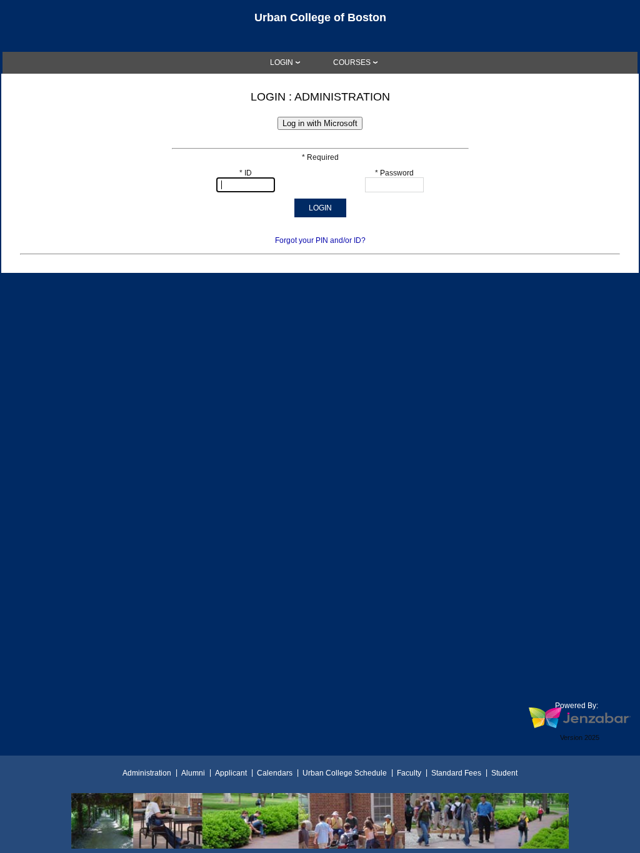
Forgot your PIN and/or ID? (320, 240)
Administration (146, 773)
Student (504, 773)
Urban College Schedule (344, 773)
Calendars (274, 773)
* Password (394, 173)
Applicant (231, 773)
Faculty (409, 773)
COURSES (352, 62)
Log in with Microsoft (320, 123)
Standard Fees (456, 773)
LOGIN (281, 62)
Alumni (193, 773)
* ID (245, 173)
